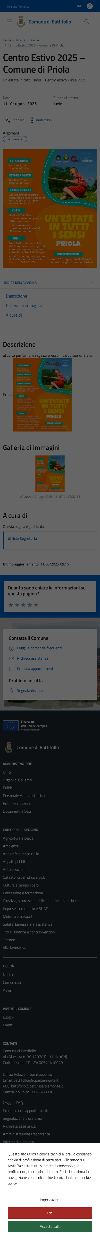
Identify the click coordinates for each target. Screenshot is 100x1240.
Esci (50, 1213)
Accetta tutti (50, 1226)
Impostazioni (50, 1200)
